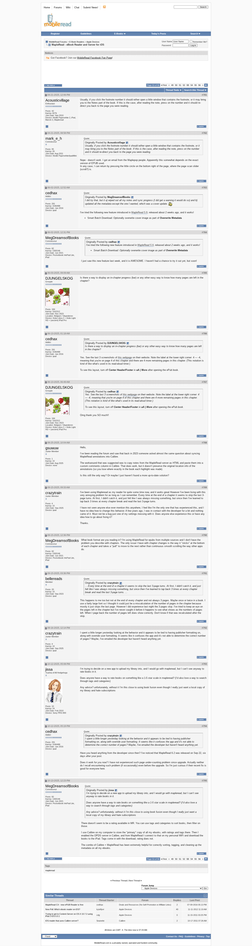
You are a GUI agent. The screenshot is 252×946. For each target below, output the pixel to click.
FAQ (181, 936)
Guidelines (86, 33)
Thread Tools (172, 90)
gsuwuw (51, 448)
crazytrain (53, 493)
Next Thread (134, 880)
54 (192, 85)
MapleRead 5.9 (139, 212)
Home (47, 7)
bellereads (53, 579)
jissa (49, 669)
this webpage (125, 357)
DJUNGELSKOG (59, 278)
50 (176, 85)
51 (180, 85)
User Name (167, 41)
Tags (47, 866)
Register (55, 33)
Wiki (68, 7)
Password (166, 45)
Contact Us (171, 936)
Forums (58, 7)
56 (199, 85)
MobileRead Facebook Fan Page (94, 57)
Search (194, 33)
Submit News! (90, 7)
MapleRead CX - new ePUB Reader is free (64, 905)
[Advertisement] (126, 72)
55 (195, 85)
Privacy (200, 936)
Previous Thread (119, 880)
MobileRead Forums (58, 42)
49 (172, 85)
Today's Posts (158, 33)
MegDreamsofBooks (62, 238)
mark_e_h (53, 138)
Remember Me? (200, 42)
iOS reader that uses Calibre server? (61, 921)
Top (208, 936)
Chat (76, 7)
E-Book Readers (76, 42)
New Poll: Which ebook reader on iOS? (62, 909)
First (164, 85)
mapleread (50, 870)
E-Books (118, 33)
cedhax (51, 193)
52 (184, 85)
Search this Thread (194, 90)
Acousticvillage (57, 100)
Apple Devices (93, 42)
